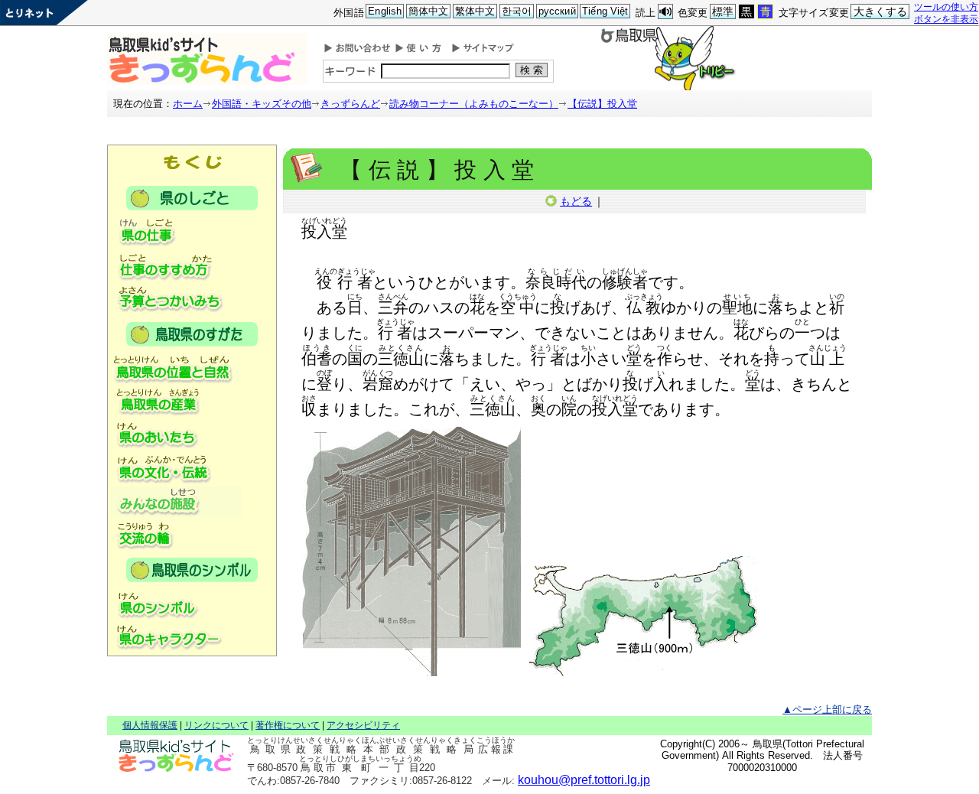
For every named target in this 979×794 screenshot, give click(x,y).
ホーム (188, 103)
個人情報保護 (149, 725)
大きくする (881, 11)
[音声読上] (665, 12)
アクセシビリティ (363, 725)
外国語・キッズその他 (261, 103)
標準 (722, 11)
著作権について (287, 725)
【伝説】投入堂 (602, 103)
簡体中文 (428, 11)
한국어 (517, 11)
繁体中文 (475, 11)
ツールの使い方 (946, 6)
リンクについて (216, 725)
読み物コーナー (473, 103)
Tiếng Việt (605, 11)
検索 (533, 70)
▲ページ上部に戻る (827, 709)
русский (557, 11)
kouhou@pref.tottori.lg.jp (584, 779)
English (385, 11)
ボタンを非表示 (946, 19)
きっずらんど (350, 103)
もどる (576, 201)
